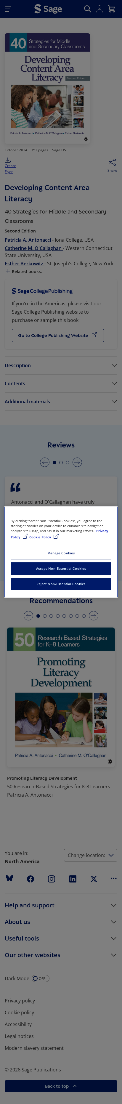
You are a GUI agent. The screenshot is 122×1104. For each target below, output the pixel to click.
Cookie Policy (40, 537)
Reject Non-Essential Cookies (61, 584)
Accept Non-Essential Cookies (61, 568)
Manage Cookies (61, 553)
